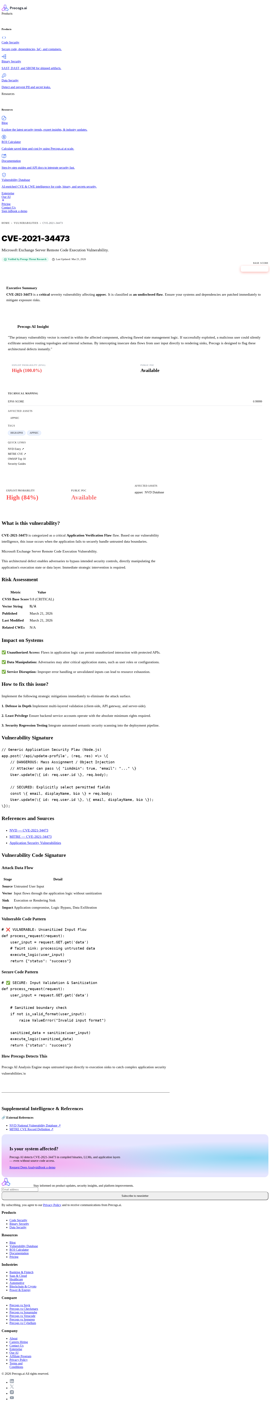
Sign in (6, 211)
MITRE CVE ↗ (17, 453)
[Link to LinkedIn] (11, 1382)
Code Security (18, 1220)
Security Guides (17, 463)
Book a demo (18, 211)
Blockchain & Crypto (22, 1286)
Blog (12, 1242)
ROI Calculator (19, 1249)
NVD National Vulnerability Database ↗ (35, 1125)
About (13, 1338)
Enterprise (15, 1349)
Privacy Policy (52, 1205)
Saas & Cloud (18, 1275)
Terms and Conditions (16, 1365)
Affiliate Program (20, 1356)
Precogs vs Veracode (22, 1316)
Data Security (17, 1227)
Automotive (16, 1283)
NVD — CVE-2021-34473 (28, 830)
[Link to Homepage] (17, 1185)
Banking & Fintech (21, 1272)
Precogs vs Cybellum (22, 1323)
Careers (18, 1342)
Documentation (19, 1253)
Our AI (13, 1352)
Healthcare (16, 1279)
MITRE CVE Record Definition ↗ (31, 1129)
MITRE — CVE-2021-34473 (30, 837)
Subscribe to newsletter (135, 1195)
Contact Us (16, 1345)
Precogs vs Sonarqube (23, 1312)
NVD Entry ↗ (16, 448)
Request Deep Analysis (24, 1167)
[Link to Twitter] (11, 1388)
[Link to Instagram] (11, 1393)
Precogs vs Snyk (19, 1305)
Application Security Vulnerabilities (35, 843)
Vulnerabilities (26, 223)
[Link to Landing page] (135, 8)
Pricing (13, 1256)
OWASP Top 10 (17, 458)
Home (6, 223)
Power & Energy (20, 1290)
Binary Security (19, 1223)
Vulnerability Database (23, 1246)
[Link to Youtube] (11, 1399)
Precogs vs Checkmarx (23, 1308)
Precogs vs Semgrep (22, 1319)
